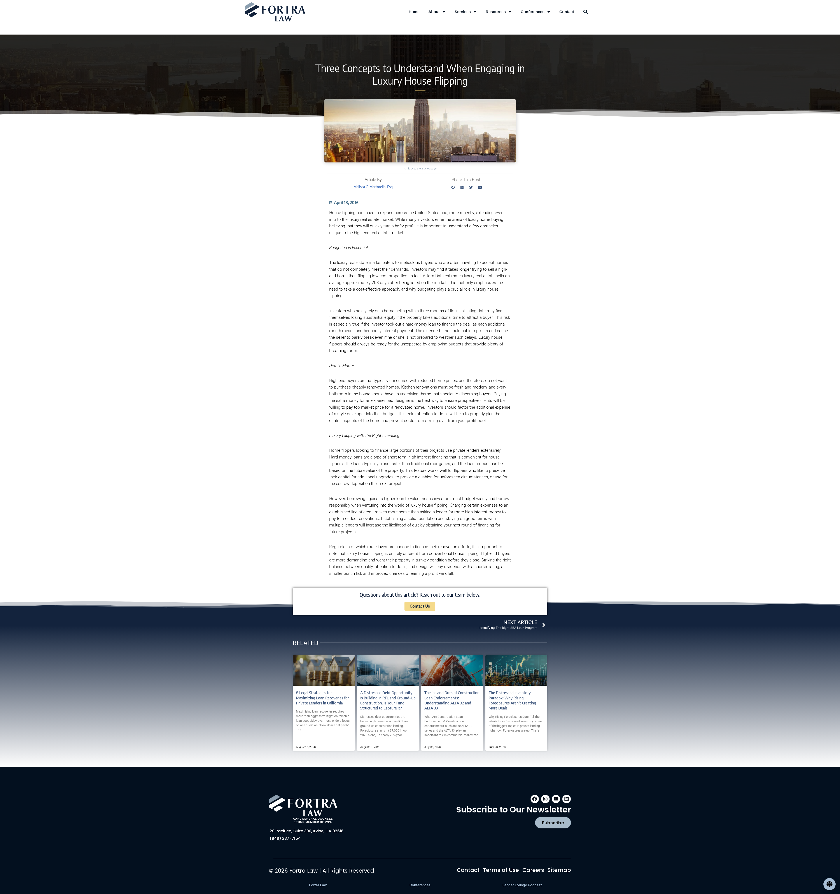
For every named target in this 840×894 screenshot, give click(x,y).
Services (463, 12)
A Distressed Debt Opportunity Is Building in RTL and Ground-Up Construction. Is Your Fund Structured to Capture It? (388, 700)
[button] (585, 12)
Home (414, 12)
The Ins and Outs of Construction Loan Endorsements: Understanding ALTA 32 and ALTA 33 (452, 700)
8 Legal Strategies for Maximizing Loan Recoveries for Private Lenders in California (322, 697)
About (434, 12)
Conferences (532, 12)
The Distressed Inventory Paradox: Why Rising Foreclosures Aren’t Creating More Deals (512, 700)
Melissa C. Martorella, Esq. (374, 186)
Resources (496, 12)
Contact (566, 12)
